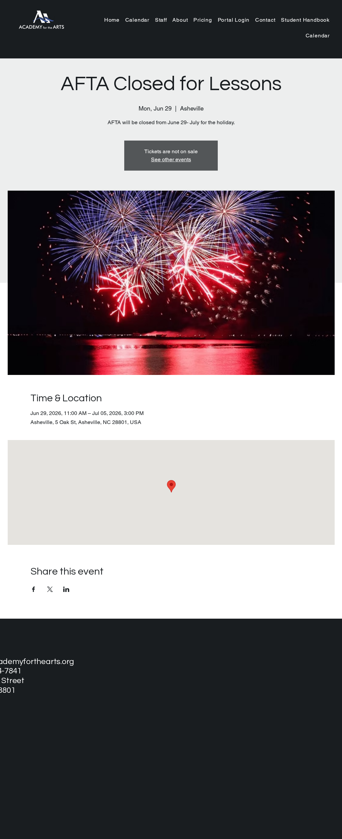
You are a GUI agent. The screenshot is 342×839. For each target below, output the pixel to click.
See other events (171, 159)
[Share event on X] (50, 589)
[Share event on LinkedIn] (66, 589)
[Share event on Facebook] (33, 589)
